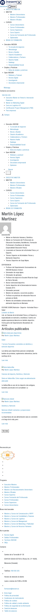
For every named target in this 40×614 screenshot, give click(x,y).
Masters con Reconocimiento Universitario (18, 490)
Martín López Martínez (12, 336)
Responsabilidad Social (16, 65)
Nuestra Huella (13, 60)
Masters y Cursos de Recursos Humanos (17, 526)
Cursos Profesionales (17, 27)
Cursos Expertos (9, 495)
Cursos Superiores (16, 30)
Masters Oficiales (16, 20)
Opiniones (13, 165)
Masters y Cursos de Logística (14, 519)
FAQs (6, 543)
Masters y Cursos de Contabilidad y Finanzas (19, 516)
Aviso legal (7, 593)
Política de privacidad (11, 596)
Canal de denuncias (10, 608)
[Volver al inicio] (13, 119)
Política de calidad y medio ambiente (16, 603)
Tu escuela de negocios (16, 47)
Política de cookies (10, 601)
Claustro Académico (15, 55)
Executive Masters (10, 485)
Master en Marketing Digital (15, 103)
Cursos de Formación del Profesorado (23, 35)
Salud (3, 340)
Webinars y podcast (16, 155)
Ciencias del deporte (8, 374)
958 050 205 (6, 95)
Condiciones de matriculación (14, 598)
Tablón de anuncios (10, 611)
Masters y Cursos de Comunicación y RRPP (18, 514)
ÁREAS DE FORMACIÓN (14, 40)
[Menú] (19, 2)
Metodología (13, 50)
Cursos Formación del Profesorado (16, 497)
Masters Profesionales (17, 17)
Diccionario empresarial (16, 83)
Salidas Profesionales (11, 538)
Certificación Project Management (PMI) (19, 108)
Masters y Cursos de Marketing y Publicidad (19, 524)
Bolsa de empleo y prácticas (18, 70)
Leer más (5, 360)
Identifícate (4, 6)
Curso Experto (15, 32)
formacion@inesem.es (11, 589)
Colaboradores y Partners (17, 57)
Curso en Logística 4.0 (13, 105)
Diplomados (14, 38)
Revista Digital (13, 78)
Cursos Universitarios (17, 25)
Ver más (5, 431)
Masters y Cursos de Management (15, 521)
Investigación (13, 80)
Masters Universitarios (17, 15)
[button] (9, 169)
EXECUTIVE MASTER (13, 9)
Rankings (11, 62)
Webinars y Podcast (15, 75)
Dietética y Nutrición (23, 374)
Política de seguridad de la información (17, 606)
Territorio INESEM (10, 540)
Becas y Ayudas (14, 52)
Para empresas (11, 111)
